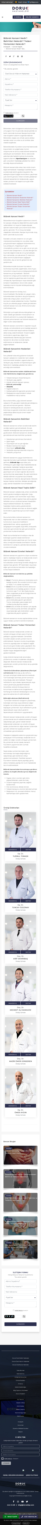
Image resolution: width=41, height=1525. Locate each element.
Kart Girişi (22, 2)
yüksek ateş (20, 448)
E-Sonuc (20, 1383)
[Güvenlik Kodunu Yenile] (23, 116)
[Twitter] (27, 1502)
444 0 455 (11, 1505)
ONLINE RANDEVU (32, 17)
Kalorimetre (20, 1416)
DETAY (28, 850)
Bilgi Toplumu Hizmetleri (20, 1390)
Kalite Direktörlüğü (20, 1387)
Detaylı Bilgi (16, 1523)
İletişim (20, 1431)
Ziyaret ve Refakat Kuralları (20, 1428)
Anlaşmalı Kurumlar (20, 1377)
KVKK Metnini (9, 113)
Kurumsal (20, 1425)
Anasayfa (6, 47)
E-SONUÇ (17, 17)
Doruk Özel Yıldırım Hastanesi (20, 1361)
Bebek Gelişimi (20, 1409)
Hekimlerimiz (20, 1373)
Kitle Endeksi (20, 1406)
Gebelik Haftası (20, 1402)
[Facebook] (14, 1502)
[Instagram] (18, 1502)
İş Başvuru (33, 2)
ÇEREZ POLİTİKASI (32, 1475)
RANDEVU (13, 850)
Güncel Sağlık (17, 47)
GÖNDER (6, 1463)
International (7, 2)
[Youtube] (22, 1502)
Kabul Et (26, 1523)
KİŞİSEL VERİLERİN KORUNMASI (13, 1475)
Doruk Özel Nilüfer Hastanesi (20, 1358)
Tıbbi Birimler (20, 1370)
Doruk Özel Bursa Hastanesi (20, 1364)
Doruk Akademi (20, 1393)
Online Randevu (20, 1380)
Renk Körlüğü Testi (20, 1412)
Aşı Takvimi (20, 1399)
